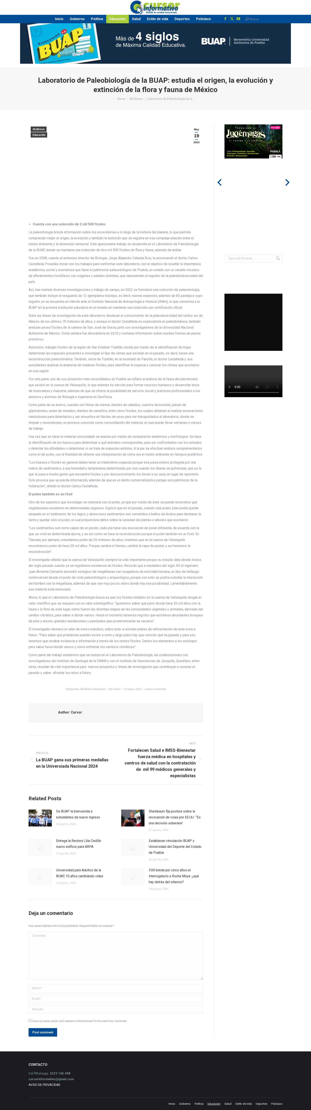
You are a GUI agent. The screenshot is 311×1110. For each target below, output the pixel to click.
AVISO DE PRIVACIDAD (44, 1085)
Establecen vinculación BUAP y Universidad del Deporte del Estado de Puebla (175, 847)
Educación (39, 135)
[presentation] (219, 182)
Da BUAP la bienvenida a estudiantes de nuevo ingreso (78, 814)
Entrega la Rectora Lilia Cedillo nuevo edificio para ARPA (78, 844)
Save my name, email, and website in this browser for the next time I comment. (79, 1021)
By (115, 689)
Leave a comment (155, 689)
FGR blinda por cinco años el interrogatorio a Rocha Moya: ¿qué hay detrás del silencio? (174, 876)
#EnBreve (39, 129)
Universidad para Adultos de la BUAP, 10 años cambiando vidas (79, 873)
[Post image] (40, 818)
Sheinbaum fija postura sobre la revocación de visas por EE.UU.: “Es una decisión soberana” (175, 817)
